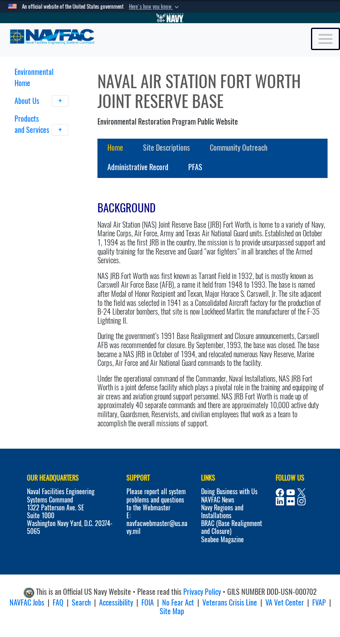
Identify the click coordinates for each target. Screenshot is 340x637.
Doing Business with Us (229, 491)
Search (81, 602)
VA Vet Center (284, 602)
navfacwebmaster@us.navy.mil (156, 527)
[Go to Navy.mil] (170, 17)
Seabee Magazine (222, 539)
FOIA (147, 602)
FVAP (319, 602)
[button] (154, 6)
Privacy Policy (202, 592)
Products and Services (32, 124)
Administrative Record (137, 167)
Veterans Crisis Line (229, 602)
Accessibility (116, 602)
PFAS (195, 167)
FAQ (58, 602)
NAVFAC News (217, 499)
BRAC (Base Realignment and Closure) (231, 527)
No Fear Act (178, 602)
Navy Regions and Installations (222, 511)
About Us (28, 101)
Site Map (172, 611)
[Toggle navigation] (325, 39)
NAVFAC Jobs (27, 602)
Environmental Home (34, 77)
